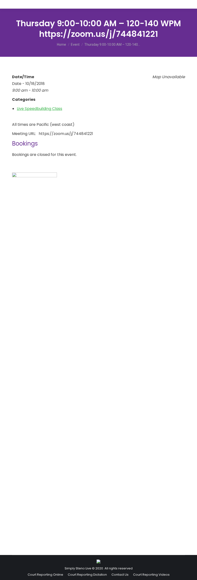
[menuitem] (45, 575)
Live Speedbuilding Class (39, 108)
